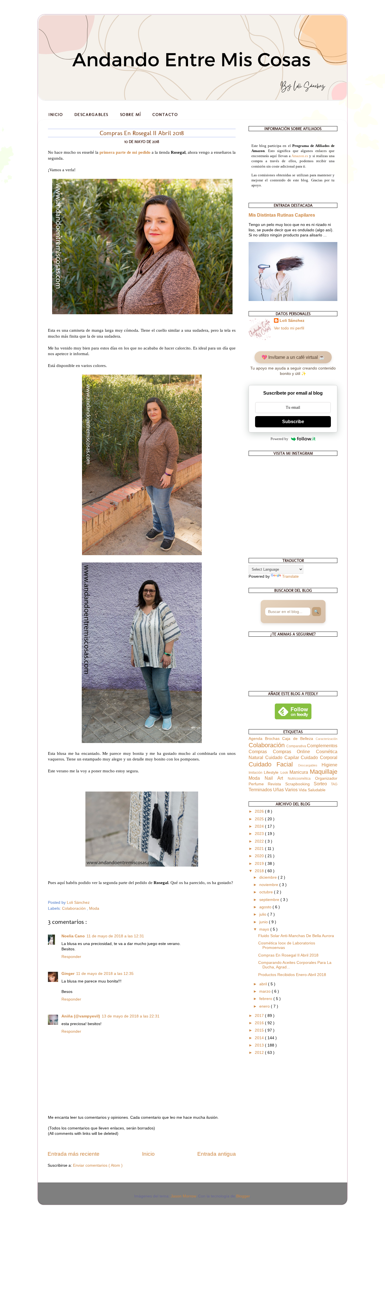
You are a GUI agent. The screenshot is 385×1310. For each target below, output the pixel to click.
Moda (94, 908)
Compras (261, 751)
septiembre (269, 900)
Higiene (329, 764)
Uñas (279, 789)
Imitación (256, 773)
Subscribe (293, 421)
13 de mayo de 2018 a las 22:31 (131, 1016)
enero (265, 1006)
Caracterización (326, 738)
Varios (292, 789)
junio (264, 922)
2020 (260, 856)
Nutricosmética (301, 779)
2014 (260, 1038)
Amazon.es (299, 156)
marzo (265, 991)
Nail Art (276, 778)
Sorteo (322, 783)
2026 (260, 811)
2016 (260, 1023)
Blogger (243, 1196)
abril (263, 984)
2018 (260, 871)
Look (284, 773)
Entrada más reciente (73, 1154)
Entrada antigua (216, 1154)
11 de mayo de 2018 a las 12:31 (115, 936)
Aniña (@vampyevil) (80, 1016)
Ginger (67, 973)
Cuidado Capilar (283, 757)
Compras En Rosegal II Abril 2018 (288, 955)
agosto (266, 907)
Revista (276, 784)
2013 (260, 1045)
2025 (260, 819)
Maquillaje (323, 771)
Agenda (257, 739)
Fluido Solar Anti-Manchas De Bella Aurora (296, 936)
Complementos (322, 745)
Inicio (55, 114)
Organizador (326, 778)
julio (263, 914)
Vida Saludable (312, 790)
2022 (260, 841)
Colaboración (74, 908)
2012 (260, 1052)
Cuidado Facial (273, 764)
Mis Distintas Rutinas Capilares (282, 215)
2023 (260, 834)
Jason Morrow (183, 1196)
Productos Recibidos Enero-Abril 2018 (292, 975)
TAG (334, 784)
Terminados (261, 789)
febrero (266, 999)
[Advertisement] (42, 1245)
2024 (260, 826)
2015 (260, 1030)
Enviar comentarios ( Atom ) (98, 1165)
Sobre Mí (130, 114)
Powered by (279, 439)
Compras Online (294, 751)
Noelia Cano (73, 936)
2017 (260, 1016)
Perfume (258, 784)
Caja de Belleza (299, 739)
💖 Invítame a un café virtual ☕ (293, 357)
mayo (264, 929)
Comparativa (296, 746)
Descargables (91, 114)
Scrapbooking (299, 784)
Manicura (299, 772)
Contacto (165, 114)
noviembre (269, 885)
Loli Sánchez (292, 320)
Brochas (273, 739)
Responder (71, 957)
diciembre (268, 877)
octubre (266, 892)
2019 (260, 863)
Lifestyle (272, 772)
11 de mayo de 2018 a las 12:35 (105, 973)
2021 (260, 849)
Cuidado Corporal (319, 757)
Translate (290, 576)
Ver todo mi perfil (289, 328)
